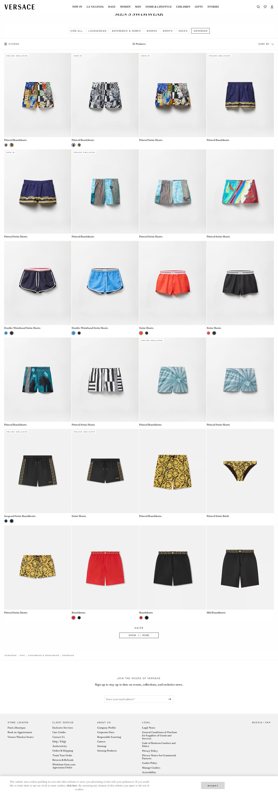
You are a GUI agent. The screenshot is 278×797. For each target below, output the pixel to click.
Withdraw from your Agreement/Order (63, 766)
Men (138, 6)
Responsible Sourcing (109, 737)
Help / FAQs (59, 741)
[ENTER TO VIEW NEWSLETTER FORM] (170, 699)
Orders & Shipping (62, 750)
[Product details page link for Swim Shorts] (172, 283)
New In (77, 6)
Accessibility (149, 772)
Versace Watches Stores (20, 737)
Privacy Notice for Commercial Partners (159, 757)
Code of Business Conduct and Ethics (158, 744)
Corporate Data (105, 732)
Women (125, 6)
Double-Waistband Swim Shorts (22, 328)
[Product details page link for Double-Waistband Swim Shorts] (37, 283)
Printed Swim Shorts (150, 140)
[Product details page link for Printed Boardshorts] (37, 95)
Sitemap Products (107, 750)
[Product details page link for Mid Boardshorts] (240, 567)
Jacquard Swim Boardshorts (19, 516)
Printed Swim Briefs (218, 516)
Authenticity (59, 746)
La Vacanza (95, 6)
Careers (101, 741)
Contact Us (58, 737)
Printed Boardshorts (15, 140)
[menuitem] (77, 7)
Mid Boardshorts (216, 612)
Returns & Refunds (62, 760)
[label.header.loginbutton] (271, 6)
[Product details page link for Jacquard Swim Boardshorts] (37, 471)
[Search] (258, 6)
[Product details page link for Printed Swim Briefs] (240, 471)
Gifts (199, 6)
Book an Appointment (20, 732)
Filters (14, 44)
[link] (11, 655)
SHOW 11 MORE (139, 635)
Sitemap (101, 746)
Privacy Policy (150, 750)
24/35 (139, 628)
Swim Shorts (146, 328)
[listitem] (76, 31)
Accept (213, 785)
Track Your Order (62, 755)
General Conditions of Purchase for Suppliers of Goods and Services (159, 735)
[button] (272, 44)
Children (183, 6)
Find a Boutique (17, 727)
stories (213, 6)
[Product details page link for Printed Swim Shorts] (172, 95)
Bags (111, 6)
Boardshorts (78, 612)
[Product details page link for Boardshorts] (105, 567)
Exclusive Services (62, 727)
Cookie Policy (149, 763)
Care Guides (59, 732)
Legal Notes (148, 727)
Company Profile (106, 727)
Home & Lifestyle (159, 6)
